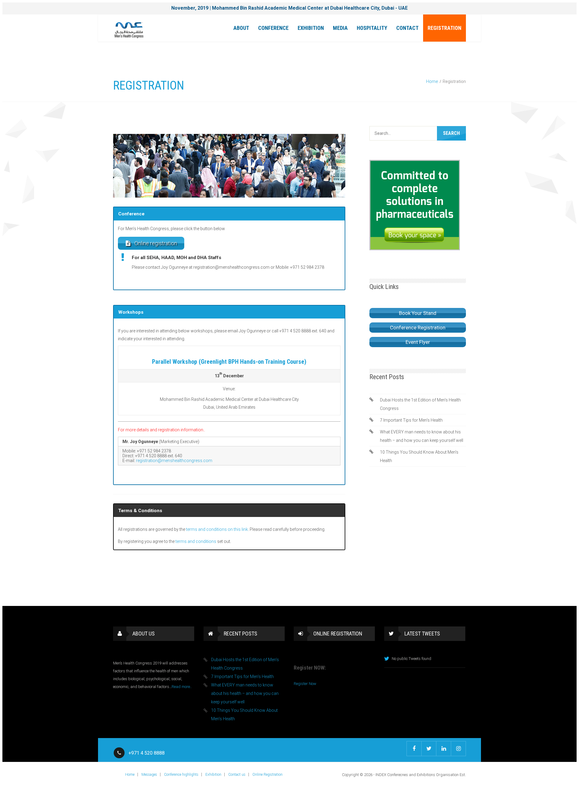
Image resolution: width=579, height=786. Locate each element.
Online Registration (267, 774)
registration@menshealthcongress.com (174, 460)
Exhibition (311, 28)
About (241, 28)
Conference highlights (181, 774)
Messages (149, 774)
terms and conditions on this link (217, 529)
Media (340, 28)
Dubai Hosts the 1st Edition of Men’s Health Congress (420, 404)
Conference (273, 28)
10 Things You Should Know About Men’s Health (419, 456)
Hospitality (372, 28)
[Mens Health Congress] (129, 30)
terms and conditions (196, 541)
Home (432, 81)
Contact (407, 28)
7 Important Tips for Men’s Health (411, 420)
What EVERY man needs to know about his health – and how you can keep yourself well (421, 436)
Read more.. (182, 686)
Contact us (236, 774)
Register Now (305, 683)
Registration (444, 28)
